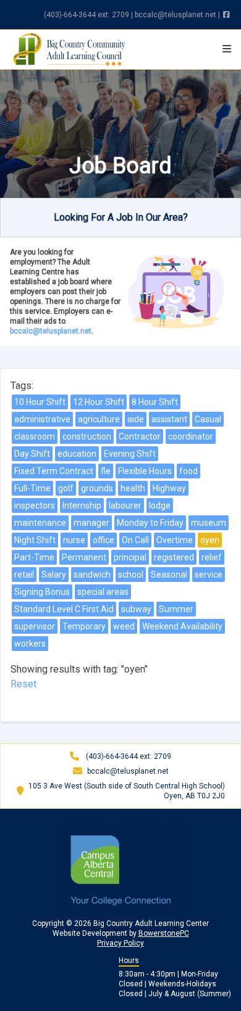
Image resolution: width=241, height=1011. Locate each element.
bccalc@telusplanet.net (175, 14)
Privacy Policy (120, 943)
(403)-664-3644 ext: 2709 (86, 14)
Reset (23, 684)
